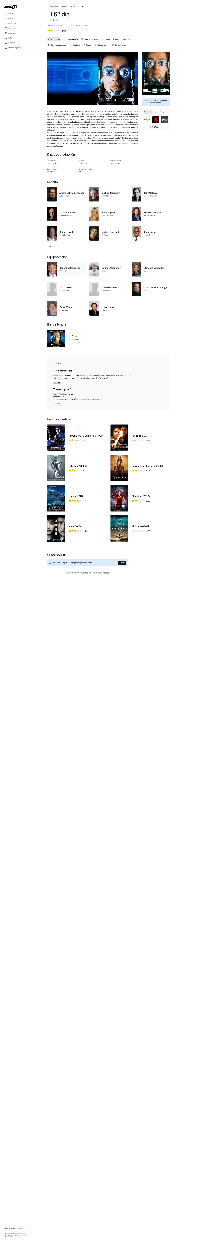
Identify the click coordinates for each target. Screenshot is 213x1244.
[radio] (148, 112)
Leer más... (57, 382)
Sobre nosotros (9, 1228)
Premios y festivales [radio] (92, 39)
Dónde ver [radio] (77, 45)
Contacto (21, 1228)
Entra (156, 100)
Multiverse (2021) (141, 526)
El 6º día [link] (81, 7)
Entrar (122, 563)
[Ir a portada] (10, 7)
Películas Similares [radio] (122, 39)
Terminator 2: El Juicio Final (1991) (86, 435)
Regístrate (149, 100)
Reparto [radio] (89, 45)
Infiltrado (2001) (140, 435)
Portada (64, 7)
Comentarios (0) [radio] (72, 39)
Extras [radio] (107, 39)
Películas (72, 7)
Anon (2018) (75, 526)
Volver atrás (54, 6)
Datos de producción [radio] (59, 45)
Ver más (52, 246)
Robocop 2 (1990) (78, 466)
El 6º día (72, 336)
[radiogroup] (108, 39)
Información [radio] (55, 39)
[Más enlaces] (27, 1228)
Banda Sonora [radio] (120, 45)
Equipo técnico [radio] (103, 45)
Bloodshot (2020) (141, 496)
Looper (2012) (76, 496)
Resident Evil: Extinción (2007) (147, 466)
